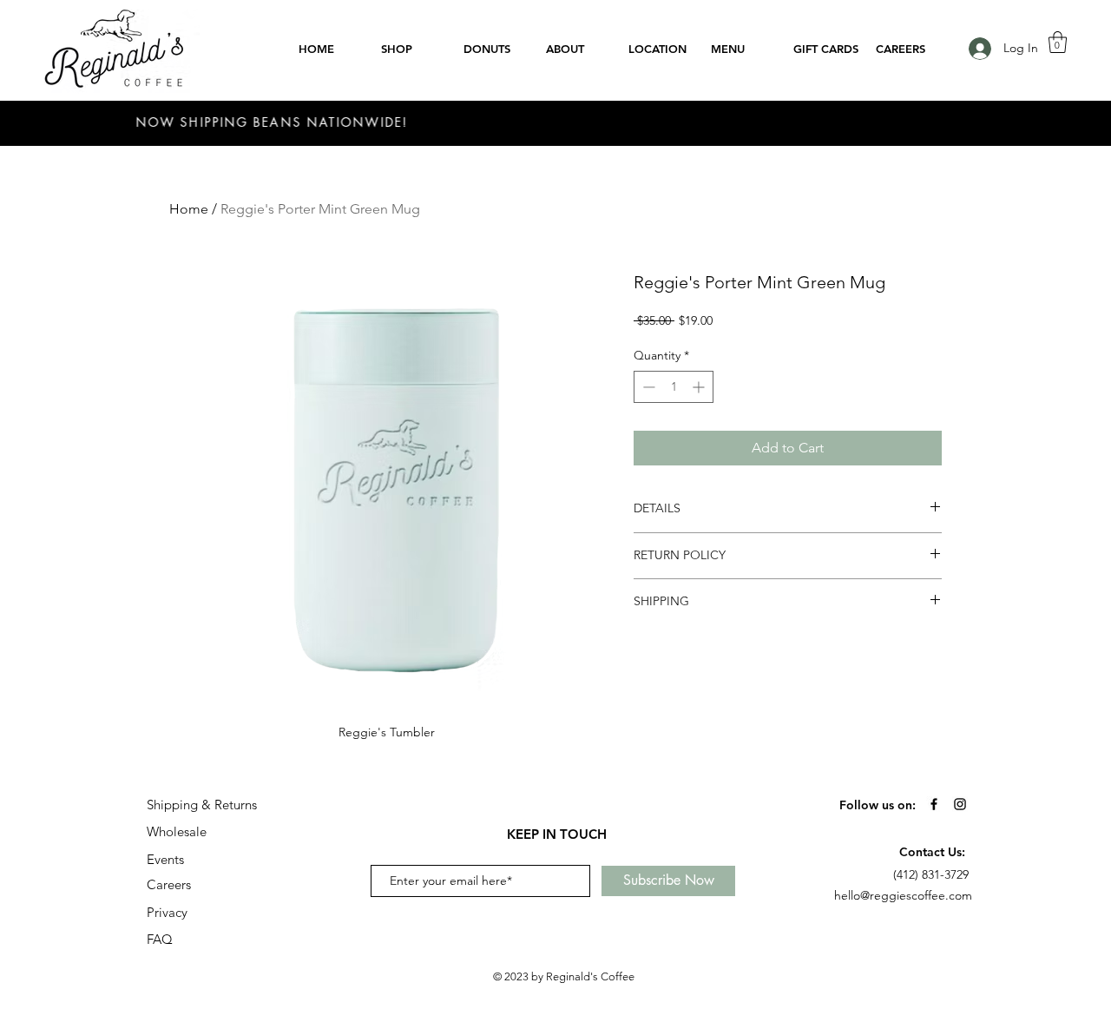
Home (188, 209)
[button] (1058, 42)
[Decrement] (647, 387)
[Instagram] (960, 804)
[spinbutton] (673, 387)
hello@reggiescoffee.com (903, 895)
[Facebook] (934, 804)
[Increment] (700, 387)
